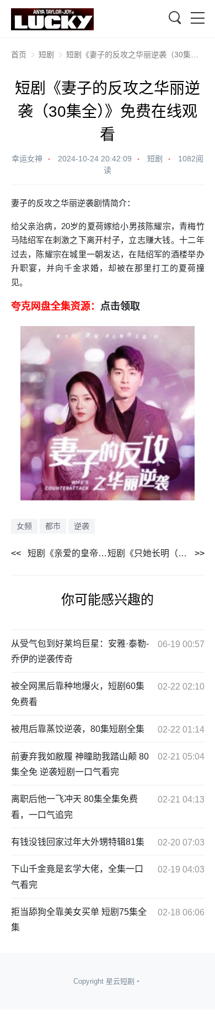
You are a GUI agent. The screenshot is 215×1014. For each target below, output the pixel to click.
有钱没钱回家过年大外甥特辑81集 (77, 842)
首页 (18, 54)
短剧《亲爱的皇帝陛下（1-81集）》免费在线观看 (68, 553)
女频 (24, 526)
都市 (53, 526)
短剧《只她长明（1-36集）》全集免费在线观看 (156, 553)
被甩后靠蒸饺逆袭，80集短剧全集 (77, 729)
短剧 (46, 54)
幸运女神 (27, 158)
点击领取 (120, 306)
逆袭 (81, 526)
